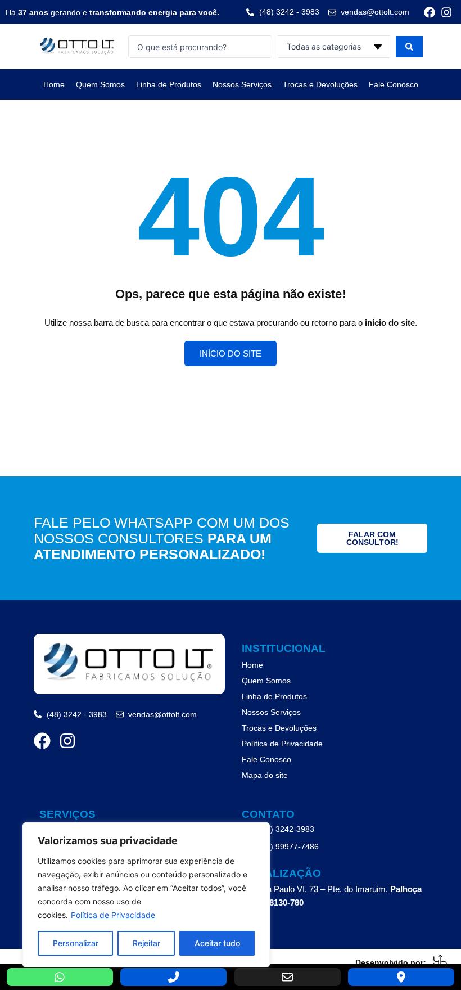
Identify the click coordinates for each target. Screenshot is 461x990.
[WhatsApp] (60, 977)
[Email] (287, 977)
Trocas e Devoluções (320, 84)
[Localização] (401, 977)
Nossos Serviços (242, 84)
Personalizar (75, 943)
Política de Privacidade (113, 915)
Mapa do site (265, 775)
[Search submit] (409, 46)
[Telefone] (173, 977)
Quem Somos (100, 84)
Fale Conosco (393, 84)
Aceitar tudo (217, 943)
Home (54, 84)
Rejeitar (146, 943)
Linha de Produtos (168, 84)
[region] (146, 895)
